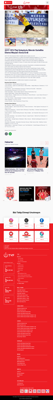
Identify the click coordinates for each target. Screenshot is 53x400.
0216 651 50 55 (9, 281)
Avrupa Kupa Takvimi (21, 336)
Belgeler (19, 356)
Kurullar (19, 263)
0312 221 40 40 (9, 271)
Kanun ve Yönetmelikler (22, 261)
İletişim (18, 280)
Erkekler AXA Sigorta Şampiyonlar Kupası (25, 348)
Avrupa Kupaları (20, 349)
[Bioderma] (26, 194)
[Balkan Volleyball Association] (39, 391)
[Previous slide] (7, 24)
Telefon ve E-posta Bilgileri (23, 281)
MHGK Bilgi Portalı (21, 361)
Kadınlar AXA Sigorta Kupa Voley (24, 311)
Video (18, 376)
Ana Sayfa (7, 245)
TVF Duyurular (20, 383)
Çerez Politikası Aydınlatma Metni (24, 275)
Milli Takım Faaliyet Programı (23, 300)
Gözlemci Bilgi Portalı (21, 364)
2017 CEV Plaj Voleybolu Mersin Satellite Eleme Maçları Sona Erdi (19, 248)
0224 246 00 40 (8, 301)
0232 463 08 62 (8, 291)
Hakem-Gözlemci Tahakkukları (23, 359)
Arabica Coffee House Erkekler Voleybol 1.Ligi (26, 316)
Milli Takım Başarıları (21, 301)
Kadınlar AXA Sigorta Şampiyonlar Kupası (25, 346)
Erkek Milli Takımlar (21, 293)
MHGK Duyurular (20, 384)
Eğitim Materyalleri (21, 358)
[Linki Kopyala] (6, 133)
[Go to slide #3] (31, 42)
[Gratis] (42, 194)
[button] (48, 7)
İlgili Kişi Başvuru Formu (22, 273)
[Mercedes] (10, 194)
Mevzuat (19, 256)
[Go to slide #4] (42, 42)
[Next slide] (46, 24)
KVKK (18, 271)
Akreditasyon (20, 374)
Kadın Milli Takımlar (21, 290)
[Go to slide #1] (10, 42)
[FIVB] (34, 391)
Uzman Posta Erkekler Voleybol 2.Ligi (24, 331)
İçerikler (7, 247)
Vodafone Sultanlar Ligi (22, 308)
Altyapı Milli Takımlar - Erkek (23, 298)
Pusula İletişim (27, 396)
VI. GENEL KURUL (20, 283)
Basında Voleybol (20, 373)
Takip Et (11, 226)
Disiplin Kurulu (20, 268)
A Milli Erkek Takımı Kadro (22, 295)
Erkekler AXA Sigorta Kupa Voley (24, 313)
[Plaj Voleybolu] (26, 391)
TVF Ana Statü (20, 258)
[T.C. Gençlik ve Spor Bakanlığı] (43, 391)
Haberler (19, 371)
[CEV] (47, 391)
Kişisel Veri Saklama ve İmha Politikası (25, 276)
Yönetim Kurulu (20, 265)
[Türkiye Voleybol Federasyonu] (26, 2)
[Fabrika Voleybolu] (22, 391)
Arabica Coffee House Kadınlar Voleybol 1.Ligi (26, 315)
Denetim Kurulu (21, 266)
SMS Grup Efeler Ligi (21, 324)
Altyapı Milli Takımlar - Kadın (23, 296)
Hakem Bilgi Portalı (21, 363)
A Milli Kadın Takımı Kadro (22, 291)
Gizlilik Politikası (21, 278)
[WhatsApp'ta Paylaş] (10, 133)
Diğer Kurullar (20, 270)
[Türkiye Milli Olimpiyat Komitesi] (30, 391)
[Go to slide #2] (21, 42)
